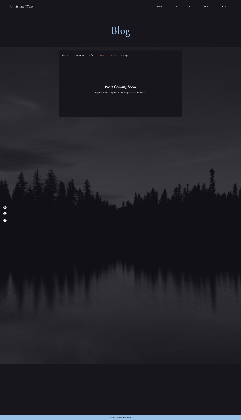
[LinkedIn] (5, 207)
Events (101, 55)
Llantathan (79, 55)
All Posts (65, 55)
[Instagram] (5, 213)
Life (91, 55)
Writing (124, 55)
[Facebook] (5, 220)
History (112, 55)
